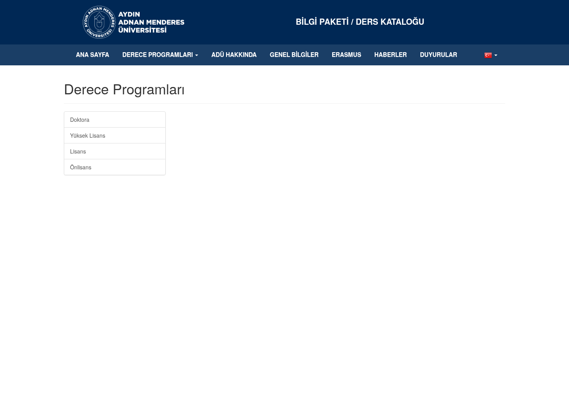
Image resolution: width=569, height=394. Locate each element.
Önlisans (80, 167)
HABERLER (390, 54)
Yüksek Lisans (87, 135)
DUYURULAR (438, 54)
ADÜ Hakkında (234, 54)
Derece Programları (158, 54)
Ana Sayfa (92, 54)
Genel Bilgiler (294, 54)
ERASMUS (346, 54)
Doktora (79, 119)
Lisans (78, 151)
